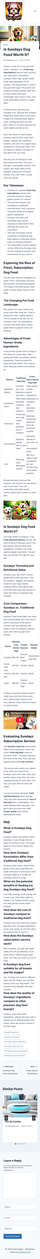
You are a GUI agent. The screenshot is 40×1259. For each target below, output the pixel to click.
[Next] (34, 1118)
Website (8, 1229)
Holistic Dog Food (11, 1032)
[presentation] (20, 1105)
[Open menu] (35, 11)
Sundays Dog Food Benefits (15, 1042)
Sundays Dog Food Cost (14, 1046)
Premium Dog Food (12, 1037)
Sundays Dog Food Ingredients (16, 1051)
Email (8, 1218)
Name (8, 1207)
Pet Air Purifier (13, 1121)
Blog (5, 45)
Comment (9, 1170)
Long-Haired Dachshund (31, 1070)
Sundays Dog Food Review (15, 1055)
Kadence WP (25, 1252)
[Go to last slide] (6, 1118)
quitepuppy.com (11, 60)
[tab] (15, 1143)
